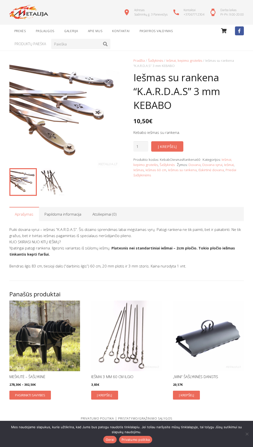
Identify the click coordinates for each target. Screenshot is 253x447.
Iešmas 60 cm (156, 170)
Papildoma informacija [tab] (62, 214)
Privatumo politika (136, 440)
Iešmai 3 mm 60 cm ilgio (112, 376)
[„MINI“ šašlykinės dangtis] (208, 336)
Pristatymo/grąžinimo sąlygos (145, 418)
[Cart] (224, 31)
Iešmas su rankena (182, 170)
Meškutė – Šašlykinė (27, 376)
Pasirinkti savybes (30, 395)
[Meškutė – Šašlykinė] (44, 336)
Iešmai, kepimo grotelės (184, 60)
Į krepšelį (167, 146)
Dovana (195, 165)
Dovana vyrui (212, 165)
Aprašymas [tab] (24, 214)
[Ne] (246, 433)
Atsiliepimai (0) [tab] (104, 214)
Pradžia (139, 60)
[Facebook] (239, 30)
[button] (112, 65)
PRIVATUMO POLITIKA (97, 418)
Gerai (110, 440)
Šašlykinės (155, 60)
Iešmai (229, 165)
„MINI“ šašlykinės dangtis (195, 376)
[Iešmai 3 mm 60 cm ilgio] (126, 336)
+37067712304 (194, 14)
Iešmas (138, 170)
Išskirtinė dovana (211, 170)
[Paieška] (105, 44)
